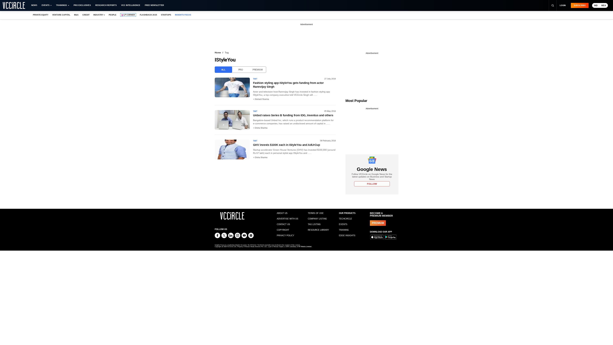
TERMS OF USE (316, 213)
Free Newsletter (154, 5)
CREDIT (86, 15)
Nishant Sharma (262, 99)
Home (218, 52)
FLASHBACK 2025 (148, 15)
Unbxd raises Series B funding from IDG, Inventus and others (293, 115)
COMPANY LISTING (317, 219)
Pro (240, 69)
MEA (603, 5)
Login (563, 5)
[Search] (552, 5)
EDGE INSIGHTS (347, 235)
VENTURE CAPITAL (61, 15)
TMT (255, 79)
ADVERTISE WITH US (287, 219)
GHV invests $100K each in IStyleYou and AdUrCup (286, 144)
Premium (258, 69)
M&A (76, 15)
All (223, 69)
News (34, 5)
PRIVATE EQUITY (40, 15)
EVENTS (343, 224)
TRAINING (344, 230)
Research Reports (106, 5)
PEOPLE (112, 15)
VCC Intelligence (130, 5)
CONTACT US (283, 224)
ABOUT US (282, 213)
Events (45, 5)
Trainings (61, 5)
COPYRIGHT (283, 230)
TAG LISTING (314, 224)
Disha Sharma (261, 128)
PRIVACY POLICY (285, 235)
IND (596, 5)
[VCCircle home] (14, 5)
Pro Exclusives (82, 5)
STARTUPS (166, 15)
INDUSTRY (98, 15)
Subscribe (580, 5)
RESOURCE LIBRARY (318, 230)
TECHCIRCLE (345, 219)
